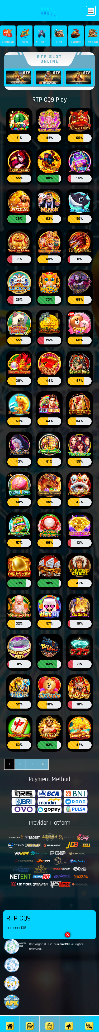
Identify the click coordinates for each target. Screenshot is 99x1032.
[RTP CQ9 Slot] (19, 121)
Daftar (30, 1031)
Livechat (89, 1031)
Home (10, 1031)
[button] (67, 934)
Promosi (69, 1031)
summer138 (62, 944)
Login (49, 1031)
